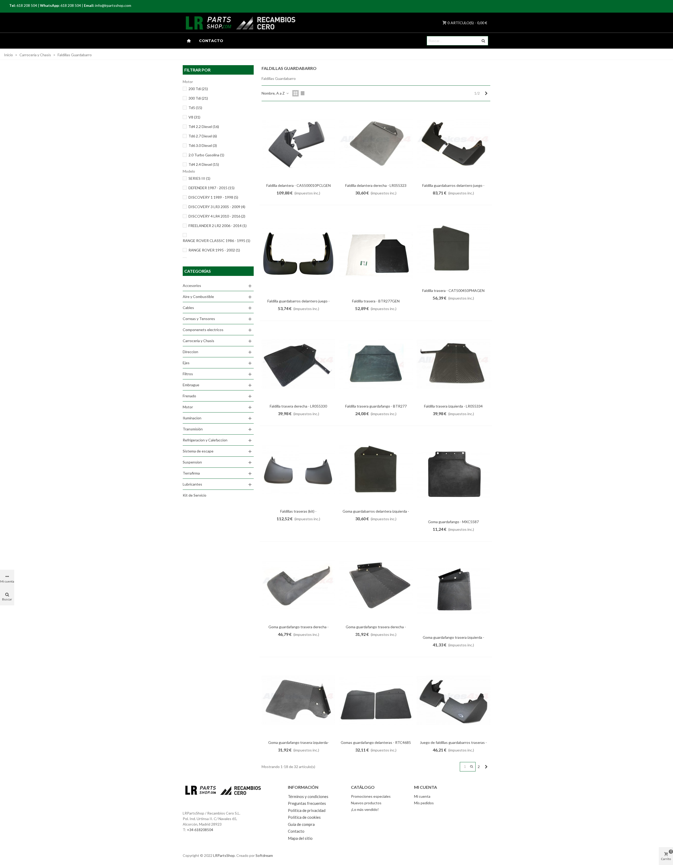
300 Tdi (198, 98)
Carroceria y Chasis (198, 340)
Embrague (191, 385)
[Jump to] (471, 766)
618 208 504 (27, 5)
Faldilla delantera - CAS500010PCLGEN (298, 185)
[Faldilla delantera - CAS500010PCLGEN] (298, 143)
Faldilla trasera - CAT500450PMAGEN (453, 290)
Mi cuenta (422, 796)
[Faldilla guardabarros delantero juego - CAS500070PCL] (298, 254)
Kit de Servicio (194, 495)
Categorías (197, 271)
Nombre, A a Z (273, 93)
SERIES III (199, 178)
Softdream (264, 855)
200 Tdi (198, 88)
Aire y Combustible (198, 296)
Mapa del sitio (300, 838)
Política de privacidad (306, 810)
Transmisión (193, 429)
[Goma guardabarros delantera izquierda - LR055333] (376, 469)
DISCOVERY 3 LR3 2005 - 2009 (216, 206)
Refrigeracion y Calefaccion (205, 440)
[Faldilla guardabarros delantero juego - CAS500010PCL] (453, 143)
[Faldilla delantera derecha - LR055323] (376, 143)
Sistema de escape (198, 451)
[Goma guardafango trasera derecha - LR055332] (376, 584)
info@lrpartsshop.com (113, 5)
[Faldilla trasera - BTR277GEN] (376, 254)
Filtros (188, 374)
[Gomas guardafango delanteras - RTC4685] (376, 700)
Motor (188, 407)
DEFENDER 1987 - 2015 (211, 188)
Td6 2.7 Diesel (202, 136)
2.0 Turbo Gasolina (206, 155)
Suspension (192, 462)
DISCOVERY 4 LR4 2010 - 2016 (216, 216)
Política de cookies (304, 817)
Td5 (195, 107)
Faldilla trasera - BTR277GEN (376, 301)
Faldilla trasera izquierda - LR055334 (453, 406)
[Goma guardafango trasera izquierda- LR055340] (298, 700)
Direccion (190, 351)
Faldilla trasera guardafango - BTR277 (376, 406)
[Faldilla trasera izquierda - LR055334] (453, 364)
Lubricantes (192, 484)
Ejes (186, 363)
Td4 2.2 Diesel (203, 126)
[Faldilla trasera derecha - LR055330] (298, 364)
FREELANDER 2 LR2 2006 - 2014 (217, 225)
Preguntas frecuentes (307, 803)
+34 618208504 (200, 829)
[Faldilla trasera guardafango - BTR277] (376, 364)
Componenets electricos (203, 329)
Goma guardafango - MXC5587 (453, 521)
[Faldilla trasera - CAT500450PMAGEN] (453, 248)
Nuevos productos (366, 803)
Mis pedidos (424, 803)
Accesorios (192, 285)
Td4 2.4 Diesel (203, 164)
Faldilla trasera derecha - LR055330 (298, 406)
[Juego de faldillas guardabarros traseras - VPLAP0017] (453, 700)
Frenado (189, 396)
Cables (188, 307)
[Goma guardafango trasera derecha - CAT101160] (298, 584)
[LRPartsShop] (202, 23)
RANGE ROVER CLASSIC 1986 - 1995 (216, 240)
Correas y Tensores (199, 318)
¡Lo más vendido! (365, 809)
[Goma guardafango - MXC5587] (453, 474)
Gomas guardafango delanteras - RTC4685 (376, 742)
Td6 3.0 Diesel (202, 145)
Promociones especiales (371, 796)
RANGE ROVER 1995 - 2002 (214, 250)
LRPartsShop (224, 855)
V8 (194, 117)
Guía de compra (301, 824)
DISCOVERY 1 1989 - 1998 (213, 197)
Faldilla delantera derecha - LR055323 (375, 185)
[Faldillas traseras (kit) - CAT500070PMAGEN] (298, 469)
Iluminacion (192, 418)
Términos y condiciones (308, 796)
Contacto (211, 40)
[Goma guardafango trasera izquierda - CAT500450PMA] (453, 590)
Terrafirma (191, 473)
